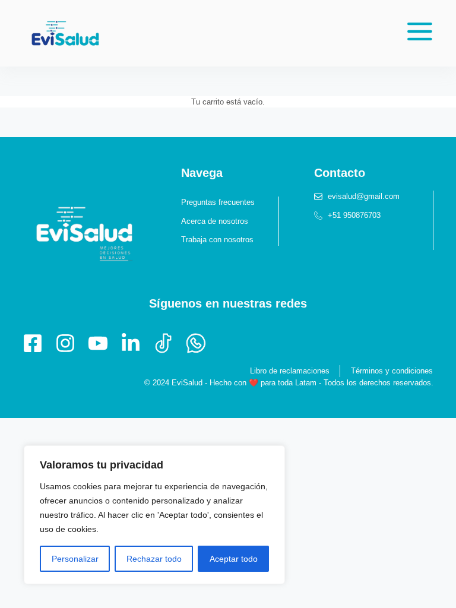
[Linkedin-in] (131, 343)
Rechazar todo (154, 558)
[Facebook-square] (33, 343)
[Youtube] (98, 343)
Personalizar (75, 558)
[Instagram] (65, 343)
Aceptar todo (234, 558)
